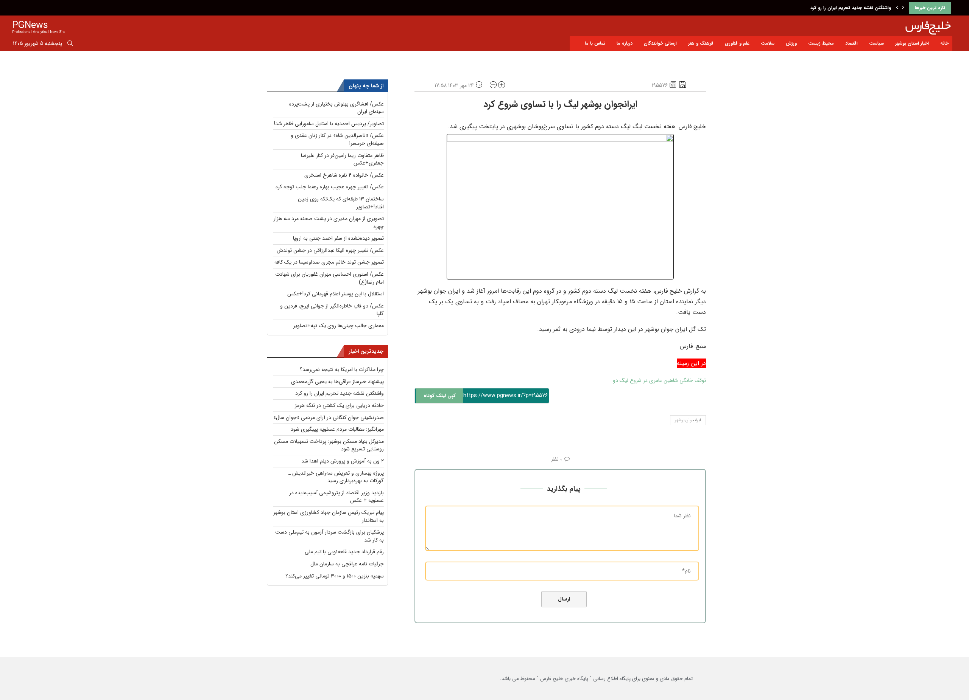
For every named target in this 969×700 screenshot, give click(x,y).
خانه (944, 43)
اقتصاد (851, 43)
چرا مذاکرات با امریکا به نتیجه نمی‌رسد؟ (342, 369)
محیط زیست (821, 43)
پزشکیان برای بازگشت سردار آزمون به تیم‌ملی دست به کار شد (329, 536)
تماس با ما (595, 43)
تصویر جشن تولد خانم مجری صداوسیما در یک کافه (329, 262)
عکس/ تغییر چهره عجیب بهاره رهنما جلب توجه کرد (329, 187)
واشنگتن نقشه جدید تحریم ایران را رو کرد (850, 7)
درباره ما (624, 43)
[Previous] (897, 8)
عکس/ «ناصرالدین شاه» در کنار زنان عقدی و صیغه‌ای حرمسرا (337, 139)
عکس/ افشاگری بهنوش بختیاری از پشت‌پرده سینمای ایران (336, 108)
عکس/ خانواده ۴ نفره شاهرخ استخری (344, 175)
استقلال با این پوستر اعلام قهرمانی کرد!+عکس (335, 294)
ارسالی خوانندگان (660, 43)
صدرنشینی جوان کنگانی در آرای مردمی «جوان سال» (328, 417)
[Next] (903, 8)
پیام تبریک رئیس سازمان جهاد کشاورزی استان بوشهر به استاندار (328, 516)
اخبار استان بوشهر (912, 43)
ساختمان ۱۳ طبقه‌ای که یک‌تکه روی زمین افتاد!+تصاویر (341, 203)
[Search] (70, 44)
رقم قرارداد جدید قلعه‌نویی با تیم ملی (344, 552)
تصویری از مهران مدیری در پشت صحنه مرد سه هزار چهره (329, 222)
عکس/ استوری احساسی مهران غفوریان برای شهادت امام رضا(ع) (329, 278)
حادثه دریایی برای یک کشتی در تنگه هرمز (339, 405)
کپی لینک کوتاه (440, 396)
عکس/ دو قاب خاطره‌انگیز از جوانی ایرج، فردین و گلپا (332, 310)
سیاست (876, 43)
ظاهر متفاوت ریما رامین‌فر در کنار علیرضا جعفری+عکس (342, 159)
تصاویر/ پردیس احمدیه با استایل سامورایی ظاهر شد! (329, 124)
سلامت (767, 43)
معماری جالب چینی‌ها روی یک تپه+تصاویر (338, 325)
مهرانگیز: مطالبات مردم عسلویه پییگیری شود (337, 429)
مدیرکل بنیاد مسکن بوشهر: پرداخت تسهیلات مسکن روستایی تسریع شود (329, 445)
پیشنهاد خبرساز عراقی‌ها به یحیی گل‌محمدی (337, 381)
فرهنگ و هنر (701, 43)
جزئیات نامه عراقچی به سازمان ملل (347, 564)
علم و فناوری (737, 43)
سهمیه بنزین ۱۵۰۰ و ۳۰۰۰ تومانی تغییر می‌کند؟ (334, 576)
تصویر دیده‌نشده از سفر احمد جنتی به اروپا (338, 238)
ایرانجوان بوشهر (688, 420)
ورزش (791, 43)
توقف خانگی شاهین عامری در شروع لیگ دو (659, 380)
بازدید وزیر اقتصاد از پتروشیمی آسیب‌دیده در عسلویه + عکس (336, 497)
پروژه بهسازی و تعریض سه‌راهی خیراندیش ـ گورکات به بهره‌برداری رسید (336, 477)
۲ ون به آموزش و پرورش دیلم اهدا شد (342, 461)
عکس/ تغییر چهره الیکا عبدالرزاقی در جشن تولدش (330, 250)
